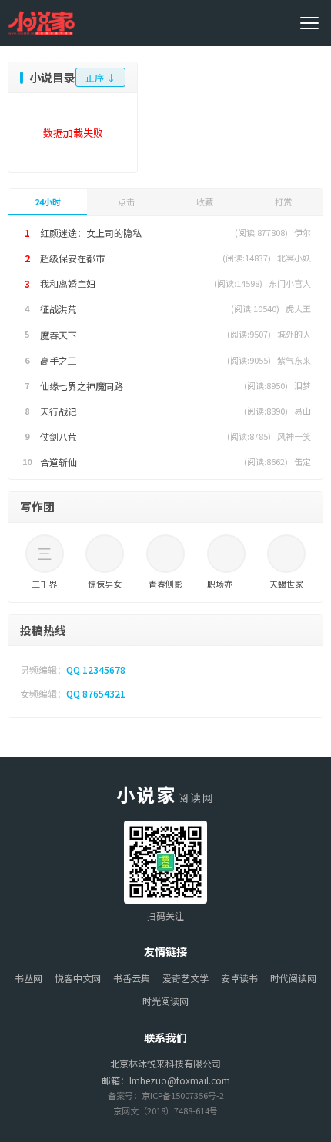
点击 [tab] (126, 201)
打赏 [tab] (283, 201)
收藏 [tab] (204, 201)
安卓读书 (239, 977)
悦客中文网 (78, 977)
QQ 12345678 (95, 669)
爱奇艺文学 (185, 977)
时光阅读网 (165, 1000)
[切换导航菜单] (311, 23)
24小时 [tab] (48, 201)
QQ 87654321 (95, 693)
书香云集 (131, 977)
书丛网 (28, 977)
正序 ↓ (100, 77)
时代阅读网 (293, 977)
